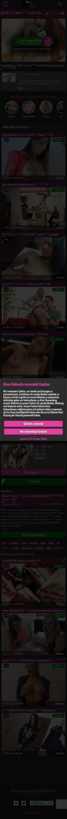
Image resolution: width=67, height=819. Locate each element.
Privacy (37, 438)
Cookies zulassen (33, 424)
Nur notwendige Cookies (33, 431)
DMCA (44, 438)
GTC (30, 438)
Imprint (23, 438)
